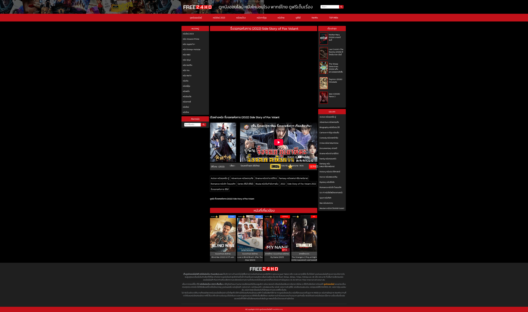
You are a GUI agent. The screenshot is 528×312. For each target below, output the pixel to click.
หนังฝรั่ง (186, 91)
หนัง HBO (186, 54)
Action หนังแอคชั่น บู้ (220, 178)
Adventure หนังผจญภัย (242, 178)
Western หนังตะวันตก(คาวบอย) (332, 208)
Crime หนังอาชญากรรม (329, 143)
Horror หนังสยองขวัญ (328, 177)
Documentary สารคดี (328, 148)
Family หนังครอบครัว (328, 158)
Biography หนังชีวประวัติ (330, 127)
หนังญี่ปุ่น (186, 86)
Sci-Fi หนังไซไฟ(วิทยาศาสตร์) (331, 192)
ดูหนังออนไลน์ (196, 17)
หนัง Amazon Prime (191, 39)
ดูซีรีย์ (298, 17)
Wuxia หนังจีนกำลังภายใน (266, 183)
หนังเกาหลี (187, 101)
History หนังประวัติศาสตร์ (330, 171)
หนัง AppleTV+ (189, 44)
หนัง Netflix (187, 65)
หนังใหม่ (186, 107)
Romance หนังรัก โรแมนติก (223, 183)
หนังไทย (281, 17)
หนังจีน (185, 81)
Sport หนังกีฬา (325, 198)
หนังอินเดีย (187, 96)
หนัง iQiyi (187, 60)
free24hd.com (277, 309)
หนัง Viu (186, 70)
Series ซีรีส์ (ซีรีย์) (245, 183)
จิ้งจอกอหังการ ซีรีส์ (220, 189)
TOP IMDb (333, 17)
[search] (203, 124)
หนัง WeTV (187, 75)
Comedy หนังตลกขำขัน (329, 138)
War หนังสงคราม (326, 203)
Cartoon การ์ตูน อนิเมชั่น (329, 132)
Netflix (315, 17)
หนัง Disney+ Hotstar (191, 49)
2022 (282, 183)
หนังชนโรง (241, 17)
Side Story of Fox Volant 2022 (301, 183)
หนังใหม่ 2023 (219, 17)
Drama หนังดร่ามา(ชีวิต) (266, 178)
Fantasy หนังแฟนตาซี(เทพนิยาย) (293, 178)
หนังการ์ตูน (262, 17)
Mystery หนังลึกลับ (327, 182)
